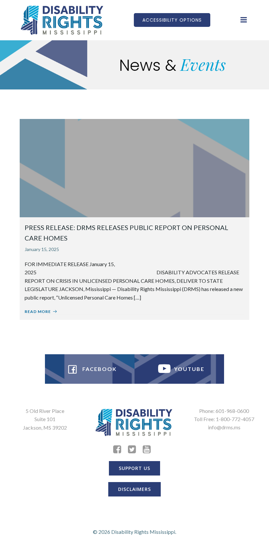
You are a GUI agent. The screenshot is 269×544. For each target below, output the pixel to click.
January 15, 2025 (42, 249)
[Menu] (243, 20)
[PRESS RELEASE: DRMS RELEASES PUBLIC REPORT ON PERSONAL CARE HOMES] (134, 167)
